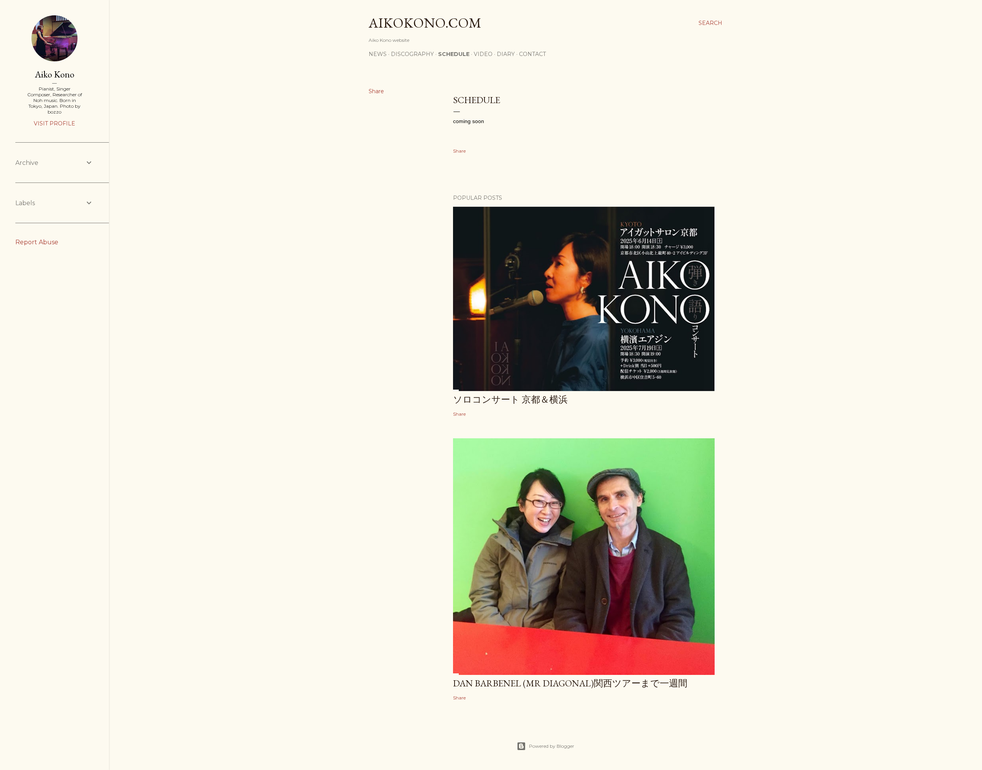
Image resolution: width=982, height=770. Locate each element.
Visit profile (54, 123)
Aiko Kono (54, 74)
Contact (532, 54)
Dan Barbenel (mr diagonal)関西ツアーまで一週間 (570, 683)
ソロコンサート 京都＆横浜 (510, 399)
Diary (506, 54)
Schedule (454, 54)
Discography (412, 54)
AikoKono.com (425, 23)
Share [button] (376, 91)
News (378, 54)
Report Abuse (36, 242)
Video (483, 54)
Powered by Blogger (551, 746)
